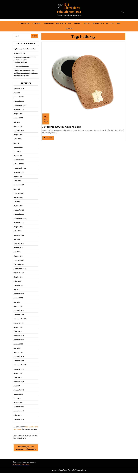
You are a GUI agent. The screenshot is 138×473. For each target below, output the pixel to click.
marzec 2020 (18, 344)
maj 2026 (17, 93)
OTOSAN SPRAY (20, 53)
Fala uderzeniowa (69, 11)
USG (69, 24)
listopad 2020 (19, 314)
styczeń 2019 (18, 402)
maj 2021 (17, 289)
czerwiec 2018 (19, 411)
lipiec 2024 (18, 139)
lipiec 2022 (18, 231)
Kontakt (69, 29)
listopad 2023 (19, 164)
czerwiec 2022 (19, 235)
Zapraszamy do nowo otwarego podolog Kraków (26, 448)
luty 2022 (17, 252)
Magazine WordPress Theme (62, 470)
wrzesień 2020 (19, 323)
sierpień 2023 (18, 176)
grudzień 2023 (19, 160)
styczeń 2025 (18, 126)
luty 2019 (17, 398)
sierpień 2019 (18, 373)
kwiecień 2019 (19, 390)
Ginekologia (61, 24)
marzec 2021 (18, 298)
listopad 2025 (19, 101)
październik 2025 (20, 105)
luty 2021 (17, 302)
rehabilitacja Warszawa (21, 464)
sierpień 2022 (18, 227)
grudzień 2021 (19, 260)
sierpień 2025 (18, 113)
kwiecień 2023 (19, 193)
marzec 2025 (18, 118)
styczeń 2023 (18, 206)
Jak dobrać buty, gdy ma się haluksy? (61, 126)
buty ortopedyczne (20, 438)
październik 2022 (20, 218)
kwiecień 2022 (19, 243)
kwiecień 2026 (19, 97)
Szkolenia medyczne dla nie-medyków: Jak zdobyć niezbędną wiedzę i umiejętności (26, 73)
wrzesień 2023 (19, 172)
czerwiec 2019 (19, 381)
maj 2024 (17, 143)
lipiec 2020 (18, 331)
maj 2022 (17, 239)
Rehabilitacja (98, 24)
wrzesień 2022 (19, 222)
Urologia (87, 24)
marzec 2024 (18, 147)
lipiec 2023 (18, 180)
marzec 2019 (18, 394)
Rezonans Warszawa (21, 66)
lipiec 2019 (18, 377)
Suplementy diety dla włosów (24, 49)
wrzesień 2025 (19, 109)
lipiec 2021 (18, 281)
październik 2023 (20, 168)
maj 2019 (17, 386)
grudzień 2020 (19, 310)
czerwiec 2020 (19, 335)
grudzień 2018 (19, 407)
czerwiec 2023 (19, 185)
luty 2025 (17, 122)
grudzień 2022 (19, 210)
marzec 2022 (18, 247)
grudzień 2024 (19, 130)
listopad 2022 (19, 214)
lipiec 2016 (18, 415)
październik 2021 (20, 268)
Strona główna (24, 24)
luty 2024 (17, 151)
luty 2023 (17, 201)
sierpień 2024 (18, 134)
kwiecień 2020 (19, 340)
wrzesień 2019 (19, 369)
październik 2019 (20, 365)
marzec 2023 (18, 197)
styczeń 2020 (18, 352)
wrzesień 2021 (19, 273)
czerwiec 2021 (19, 285)
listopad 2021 (19, 264)
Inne (118, 24)
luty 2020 (17, 348)
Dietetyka (110, 24)
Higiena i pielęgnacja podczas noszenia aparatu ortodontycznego (24, 59)
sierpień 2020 (18, 327)
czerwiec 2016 (19, 419)
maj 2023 (17, 189)
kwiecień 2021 (19, 294)
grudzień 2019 (19, 356)
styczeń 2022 (18, 256)
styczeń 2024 (18, 155)
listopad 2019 (19, 361)
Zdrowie (77, 24)
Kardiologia (49, 24)
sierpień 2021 (18, 277)
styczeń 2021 (18, 306)
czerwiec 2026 (19, 88)
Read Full (49, 138)
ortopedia (37, 24)
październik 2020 (20, 319)
